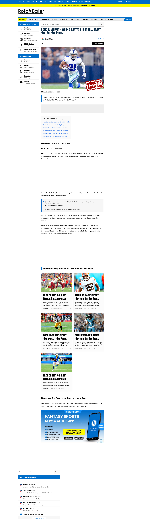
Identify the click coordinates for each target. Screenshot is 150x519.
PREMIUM (22, 19)
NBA (28, 1)
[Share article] (42, 43)
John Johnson (78, 308)
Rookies (26, 65)
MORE (50, 1)
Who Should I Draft (30, 49)
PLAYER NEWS (45, 19)
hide (60, 119)
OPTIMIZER (94, 19)
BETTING (60, 1)
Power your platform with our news (33, 514)
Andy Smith (100, 39)
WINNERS (67, 1)
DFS (55, 1)
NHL (33, 1)
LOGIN (120, 1)
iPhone (88, 404)
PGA (37, 1)
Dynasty (27, 81)
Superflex (27, 76)
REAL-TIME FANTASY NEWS (27, 477)
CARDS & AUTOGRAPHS (85, 1)
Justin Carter (46, 308)
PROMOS (110, 19)
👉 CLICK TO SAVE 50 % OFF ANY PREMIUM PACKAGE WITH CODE (75, 5)
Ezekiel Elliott (73, 153)
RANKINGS (85, 19)
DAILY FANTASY (64, 19)
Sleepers (27, 60)
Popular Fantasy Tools (27, 24)
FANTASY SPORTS (34, 19)
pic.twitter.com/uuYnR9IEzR (54, 205)
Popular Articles (25, 56)
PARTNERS (74, 1)
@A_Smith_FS (99, 43)
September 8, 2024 (74, 209)
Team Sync (27, 38)
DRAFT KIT (103, 19)
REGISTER (128, 1)
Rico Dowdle (68, 215)
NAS (41, 1)
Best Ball (27, 70)
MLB (24, 1)
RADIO (129, 19)
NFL (20, 1)
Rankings (27, 33)
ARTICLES (54, 19)
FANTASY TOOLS (75, 19)
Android (96, 404)
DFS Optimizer (29, 44)
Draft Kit (27, 28)
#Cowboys (56, 204)
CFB (45, 1)
